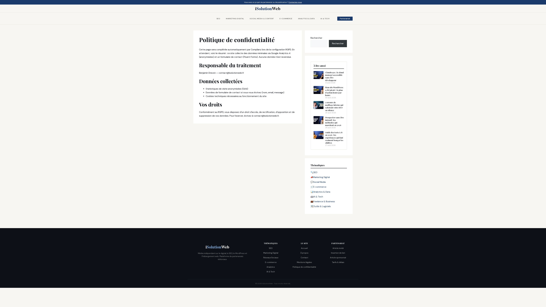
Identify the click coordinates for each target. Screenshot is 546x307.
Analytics (271, 267)
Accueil (304, 248)
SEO (218, 18)
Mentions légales (304, 262)
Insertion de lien (338, 253)
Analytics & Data (306, 18)
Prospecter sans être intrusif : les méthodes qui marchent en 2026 (334, 121)
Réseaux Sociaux (270, 257)
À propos (304, 253)
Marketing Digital (235, 18)
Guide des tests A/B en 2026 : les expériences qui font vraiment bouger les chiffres (334, 137)
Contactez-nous (295, 2)
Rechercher (316, 38)
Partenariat (345, 18)
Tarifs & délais (338, 262)
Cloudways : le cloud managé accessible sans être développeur (334, 76)
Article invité (338, 248)
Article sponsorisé (338, 257)
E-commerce (286, 18)
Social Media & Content (262, 18)
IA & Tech (324, 18)
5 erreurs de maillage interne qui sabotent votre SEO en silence (334, 106)
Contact (304, 257)
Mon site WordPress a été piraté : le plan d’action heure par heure (334, 91)
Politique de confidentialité (304, 267)
